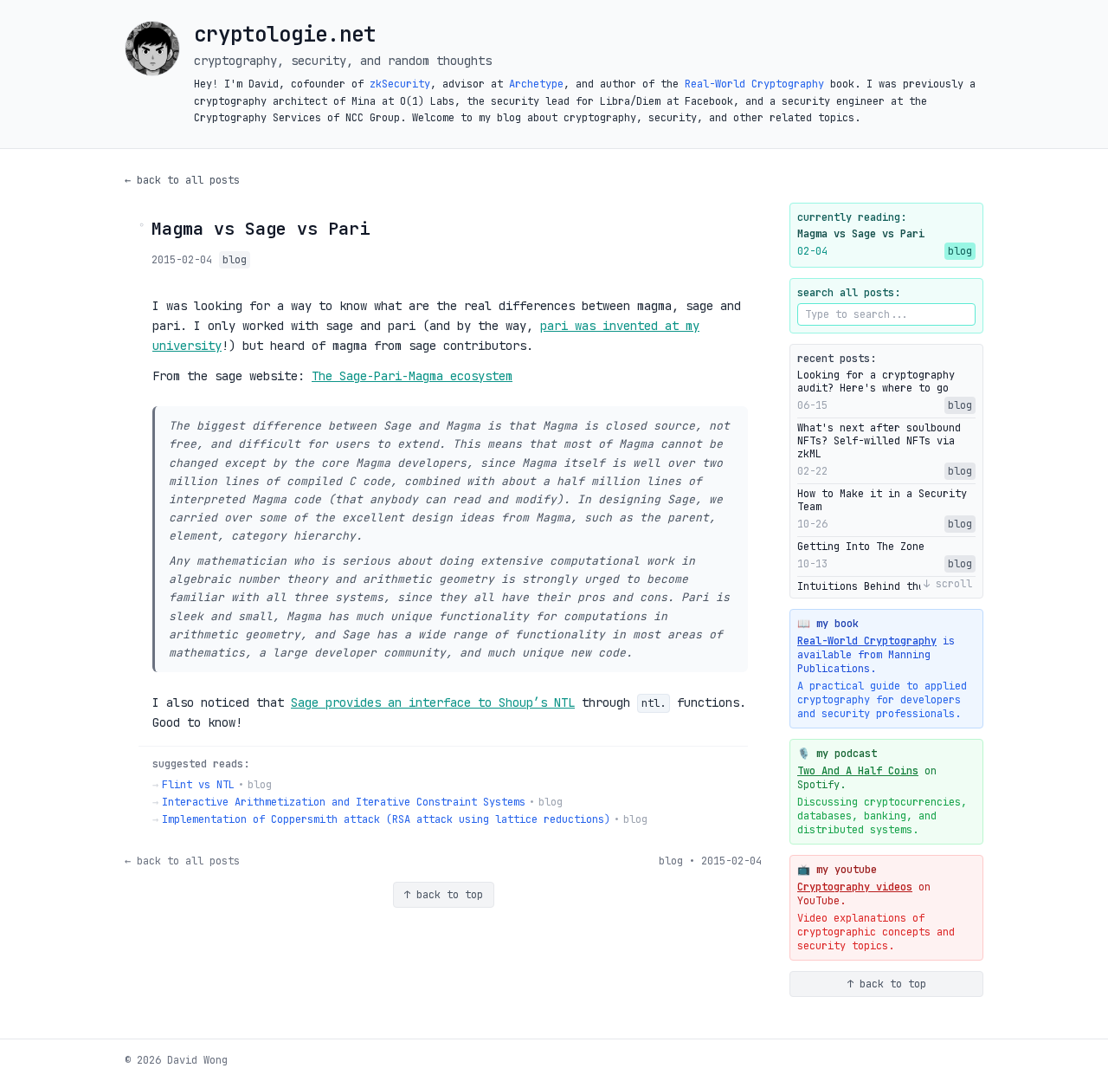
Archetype (536, 84)
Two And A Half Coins (857, 771)
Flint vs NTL (198, 785)
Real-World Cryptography (754, 84)
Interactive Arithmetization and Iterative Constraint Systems (343, 802)
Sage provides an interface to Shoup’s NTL (433, 702)
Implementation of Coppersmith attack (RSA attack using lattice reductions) (386, 819)
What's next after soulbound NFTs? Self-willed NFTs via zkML (879, 441)
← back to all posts (182, 180)
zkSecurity (400, 84)
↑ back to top (443, 895)
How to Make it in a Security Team (882, 501)
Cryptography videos (854, 887)
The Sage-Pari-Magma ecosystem (412, 376)
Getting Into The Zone (860, 546)
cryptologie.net (285, 34)
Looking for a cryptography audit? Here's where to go (876, 382)
